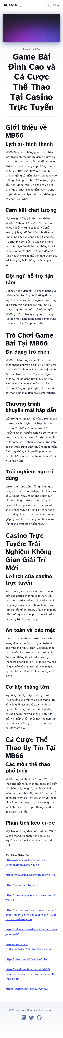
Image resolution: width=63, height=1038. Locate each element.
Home (46, 5)
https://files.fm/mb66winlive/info (26, 959)
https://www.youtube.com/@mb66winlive (30, 874)
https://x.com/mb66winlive (22, 885)
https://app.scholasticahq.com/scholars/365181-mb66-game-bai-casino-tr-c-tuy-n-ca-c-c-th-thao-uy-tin (31, 914)
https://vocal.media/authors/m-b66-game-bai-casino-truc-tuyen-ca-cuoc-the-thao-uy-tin (31, 974)
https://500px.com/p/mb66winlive (27, 989)
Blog (56, 5)
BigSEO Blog (12, 5)
